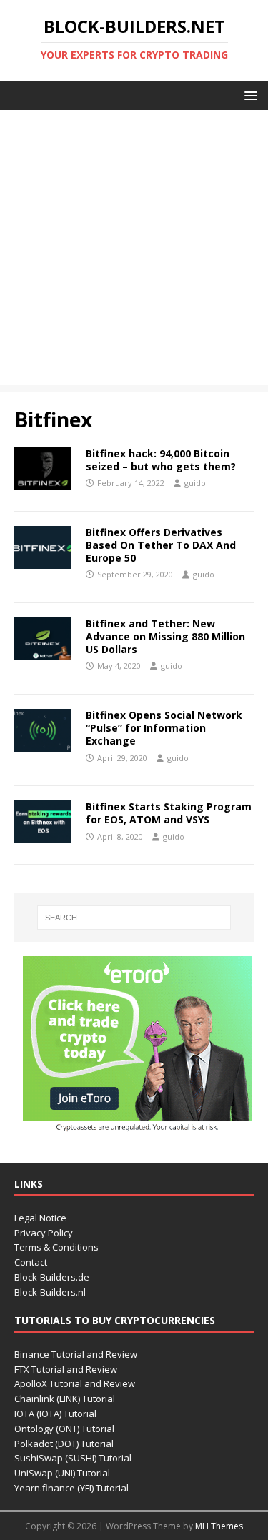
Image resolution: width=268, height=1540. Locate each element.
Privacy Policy (43, 1232)
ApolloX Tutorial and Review (74, 1383)
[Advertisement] (134, 251)
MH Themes (219, 1526)
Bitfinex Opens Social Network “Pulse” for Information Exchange (164, 727)
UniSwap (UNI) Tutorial (62, 1472)
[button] (248, 94)
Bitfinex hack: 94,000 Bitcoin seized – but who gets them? (161, 460)
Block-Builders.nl (50, 1292)
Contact (30, 1262)
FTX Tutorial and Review (65, 1369)
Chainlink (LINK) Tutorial (64, 1398)
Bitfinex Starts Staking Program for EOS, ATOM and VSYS (169, 813)
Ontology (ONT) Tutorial (64, 1428)
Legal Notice (40, 1217)
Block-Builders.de (51, 1277)
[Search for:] (134, 917)
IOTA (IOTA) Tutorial (55, 1413)
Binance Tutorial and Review (75, 1354)
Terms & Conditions (56, 1247)
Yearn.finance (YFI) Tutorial (71, 1487)
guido (195, 482)
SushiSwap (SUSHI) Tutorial (72, 1457)
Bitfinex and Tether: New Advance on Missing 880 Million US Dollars (165, 636)
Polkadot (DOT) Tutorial (64, 1443)
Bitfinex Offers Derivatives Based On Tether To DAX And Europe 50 (161, 545)
